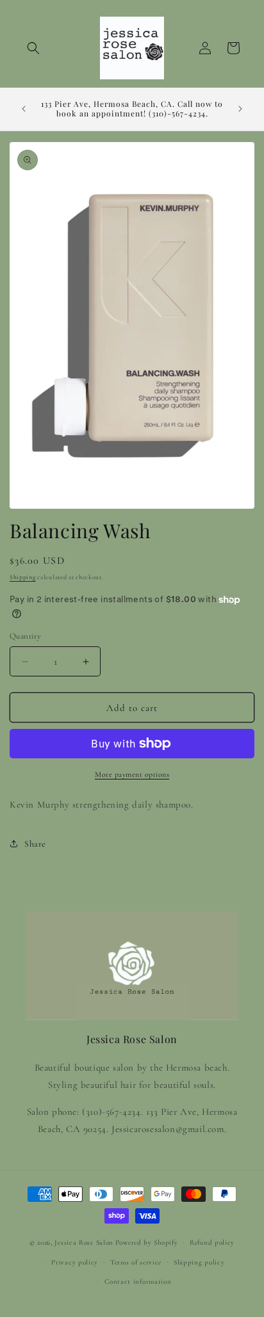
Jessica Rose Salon (83, 1242)
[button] (33, 48)
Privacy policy (74, 1262)
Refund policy (212, 1242)
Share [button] (35, 843)
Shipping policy (199, 1262)
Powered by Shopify (146, 1242)
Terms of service (135, 1262)
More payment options (132, 774)
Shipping (23, 577)
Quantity (25, 636)
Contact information (137, 1281)
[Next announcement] (240, 109)
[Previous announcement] (24, 109)
